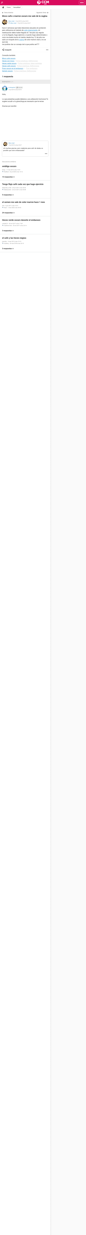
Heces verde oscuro (9, 63)
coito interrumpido (30, 30)
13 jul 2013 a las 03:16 (15, 89)
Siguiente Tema (41, 12)
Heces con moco (8, 61)
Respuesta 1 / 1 (7, 82)
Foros (9, 7)
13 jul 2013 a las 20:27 (24, 23)
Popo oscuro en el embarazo (12, 68)
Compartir (8, 50)
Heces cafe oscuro (9, 66)
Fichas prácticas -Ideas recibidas (30, 63)
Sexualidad (16, 7)
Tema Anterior (8, 12)
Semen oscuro (7, 71)
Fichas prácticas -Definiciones (27, 61)
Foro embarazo (31, 68)
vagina (21, 40)
